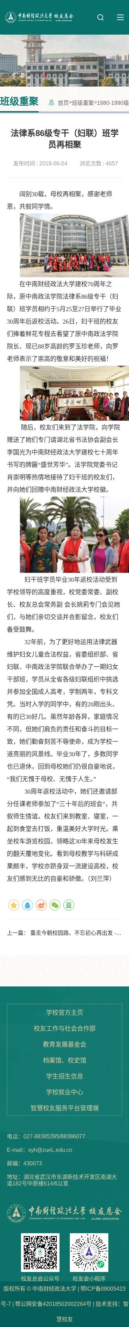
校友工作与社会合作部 (65, 1028)
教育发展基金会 (64, 1044)
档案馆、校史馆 (64, 1060)
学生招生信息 (64, 1076)
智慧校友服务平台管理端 (65, 1108)
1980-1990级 (113, 103)
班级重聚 (83, 103)
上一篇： (62, 933)
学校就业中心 (64, 1092)
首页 (63, 103)
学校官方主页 (64, 1012)
